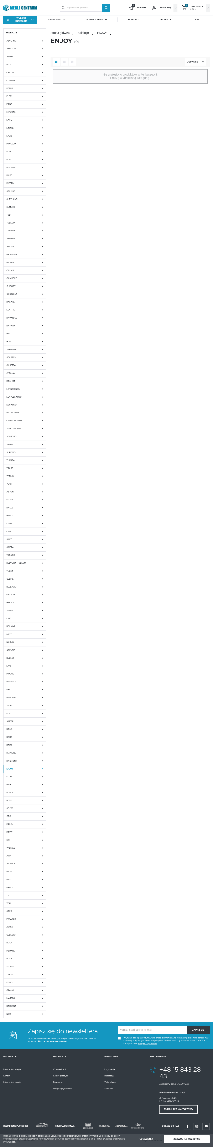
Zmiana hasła (110, 1082)
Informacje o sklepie (12, 1069)
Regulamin (57, 1082)
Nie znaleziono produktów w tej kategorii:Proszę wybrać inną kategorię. (130, 76)
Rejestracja (109, 1076)
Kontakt (6, 1076)
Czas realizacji (59, 1069)
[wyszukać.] (106, 8)
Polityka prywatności (62, 1089)
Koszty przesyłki (60, 1076)
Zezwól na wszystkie (186, 1139)
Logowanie (109, 1069)
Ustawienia (146, 1139)
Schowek (108, 1089)
